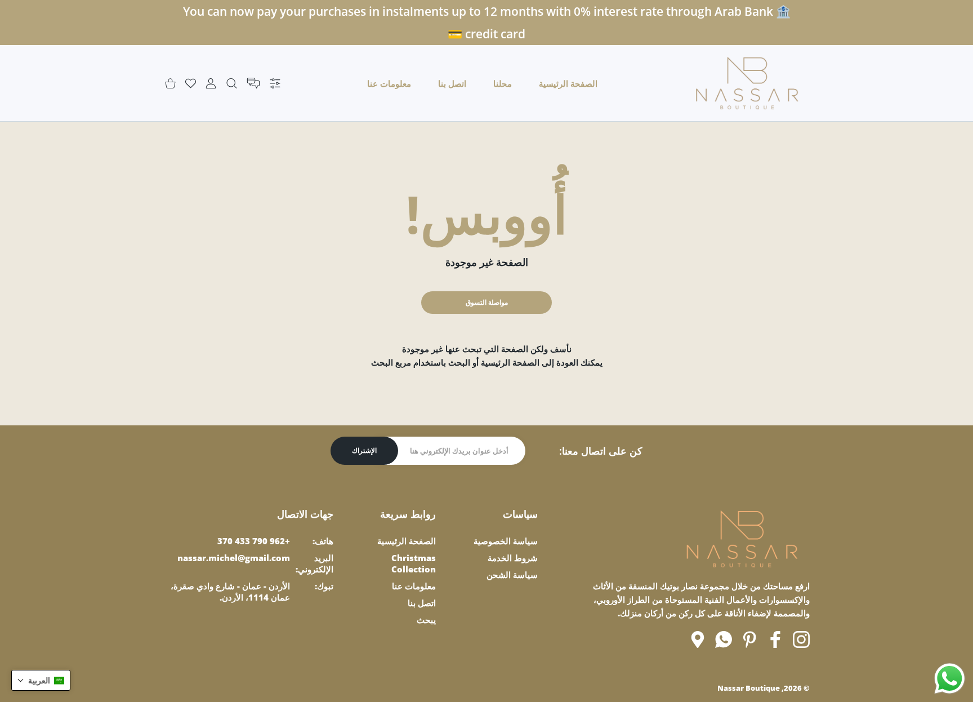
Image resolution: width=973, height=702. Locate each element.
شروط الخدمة (513, 557)
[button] (41, 680)
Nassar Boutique (748, 688)
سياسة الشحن (512, 574)
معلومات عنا (414, 586)
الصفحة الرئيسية (406, 541)
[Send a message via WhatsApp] (949, 678)
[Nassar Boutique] (747, 83)
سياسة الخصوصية (506, 541)
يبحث (426, 619)
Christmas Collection (413, 563)
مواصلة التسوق (487, 302)
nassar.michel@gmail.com (233, 557)
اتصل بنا (422, 602)
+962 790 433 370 (253, 541)
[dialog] (231, 83)
